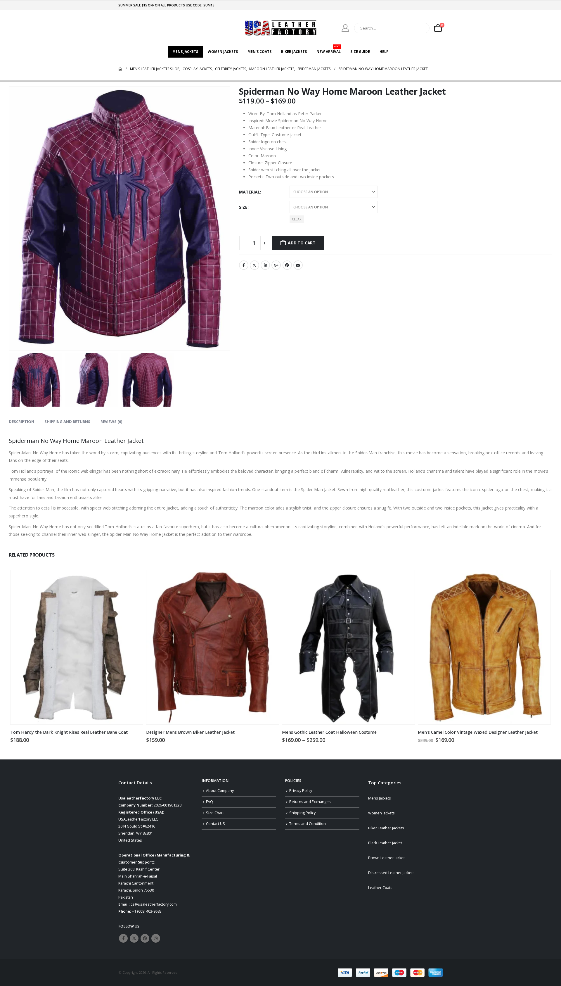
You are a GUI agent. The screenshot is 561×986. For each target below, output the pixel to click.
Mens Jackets (185, 51)
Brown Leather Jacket (386, 857)
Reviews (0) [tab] (111, 421)
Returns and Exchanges (310, 801)
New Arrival (328, 50)
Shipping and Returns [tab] (67, 421)
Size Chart (215, 812)
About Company (220, 790)
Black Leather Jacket (385, 842)
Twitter (254, 265)
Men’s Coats (259, 51)
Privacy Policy (300, 790)
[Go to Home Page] (120, 68)
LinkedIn (265, 265)
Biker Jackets (294, 51)
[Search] (421, 28)
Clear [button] (297, 219)
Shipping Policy (302, 812)
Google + (276, 265)
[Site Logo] (280, 28)
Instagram (155, 938)
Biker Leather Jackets (386, 828)
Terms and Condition (307, 823)
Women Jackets (223, 51)
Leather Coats (380, 887)
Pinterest (287, 265)
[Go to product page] (77, 647)
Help (384, 51)
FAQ (209, 801)
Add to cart (302, 243)
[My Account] (345, 28)
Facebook (243, 265)
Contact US (215, 823)
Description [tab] (21, 421)
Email (298, 265)
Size (243, 207)
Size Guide (360, 51)
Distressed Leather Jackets (391, 872)
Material (249, 192)
